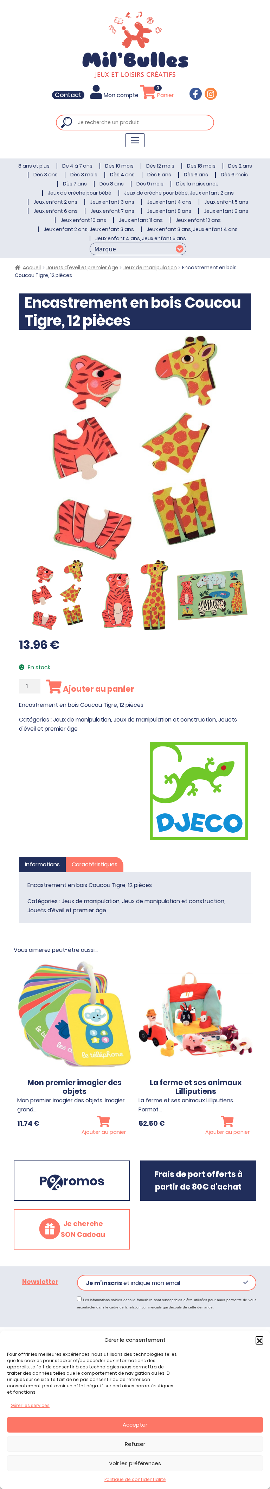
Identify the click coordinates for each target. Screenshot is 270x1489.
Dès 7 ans (75, 183)
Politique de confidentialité (135, 1479)
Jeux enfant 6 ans (55, 211)
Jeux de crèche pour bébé (79, 192)
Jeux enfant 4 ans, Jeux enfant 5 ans (140, 238)
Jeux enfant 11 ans (141, 220)
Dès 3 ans (45, 174)
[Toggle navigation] (135, 140)
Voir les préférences (135, 1463)
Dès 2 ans (240, 165)
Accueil (32, 267)
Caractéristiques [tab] (94, 864)
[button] (259, 1340)
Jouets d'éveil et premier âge (82, 267)
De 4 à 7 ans (77, 165)
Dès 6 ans (196, 174)
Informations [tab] (42, 864)
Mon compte (121, 95)
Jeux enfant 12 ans (198, 220)
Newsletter (40, 1282)
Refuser (135, 1444)
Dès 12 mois (160, 165)
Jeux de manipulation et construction (165, 720)
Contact (68, 95)
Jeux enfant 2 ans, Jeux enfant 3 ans (89, 229)
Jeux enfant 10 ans (83, 220)
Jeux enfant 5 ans (226, 201)
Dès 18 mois (201, 165)
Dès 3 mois (83, 174)
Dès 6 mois (234, 174)
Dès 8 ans (111, 183)
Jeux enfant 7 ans (112, 211)
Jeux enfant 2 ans (55, 201)
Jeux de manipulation (150, 267)
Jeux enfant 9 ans (226, 211)
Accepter (135, 1424)
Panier (165, 95)
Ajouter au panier (98, 689)
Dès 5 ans (159, 174)
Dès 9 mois (149, 183)
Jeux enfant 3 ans (112, 201)
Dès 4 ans (122, 174)
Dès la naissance (197, 183)
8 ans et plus (34, 165)
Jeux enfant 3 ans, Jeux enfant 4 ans (192, 229)
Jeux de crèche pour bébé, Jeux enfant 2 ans (179, 192)
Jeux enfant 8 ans (169, 211)
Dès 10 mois (119, 165)
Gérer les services (30, 1405)
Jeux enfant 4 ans (169, 201)
